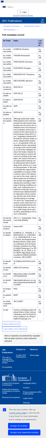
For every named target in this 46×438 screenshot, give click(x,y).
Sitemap (26, 403)
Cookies (26, 388)
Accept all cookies (18, 426)
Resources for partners (11, 397)
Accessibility (7, 367)
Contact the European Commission (10, 384)
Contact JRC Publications (21, 356)
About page (34, 355)
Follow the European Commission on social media (11, 391)
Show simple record (11, 324)
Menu (42, 22)
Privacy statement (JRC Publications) (32, 393)
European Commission (12, 26)
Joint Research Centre (32, 26)
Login (24, 12)
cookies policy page (17, 413)
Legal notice (28, 398)
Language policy (29, 383)
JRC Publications (10, 30)
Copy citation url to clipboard (14, 329)
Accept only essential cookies (24, 432)
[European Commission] (23, 6)
